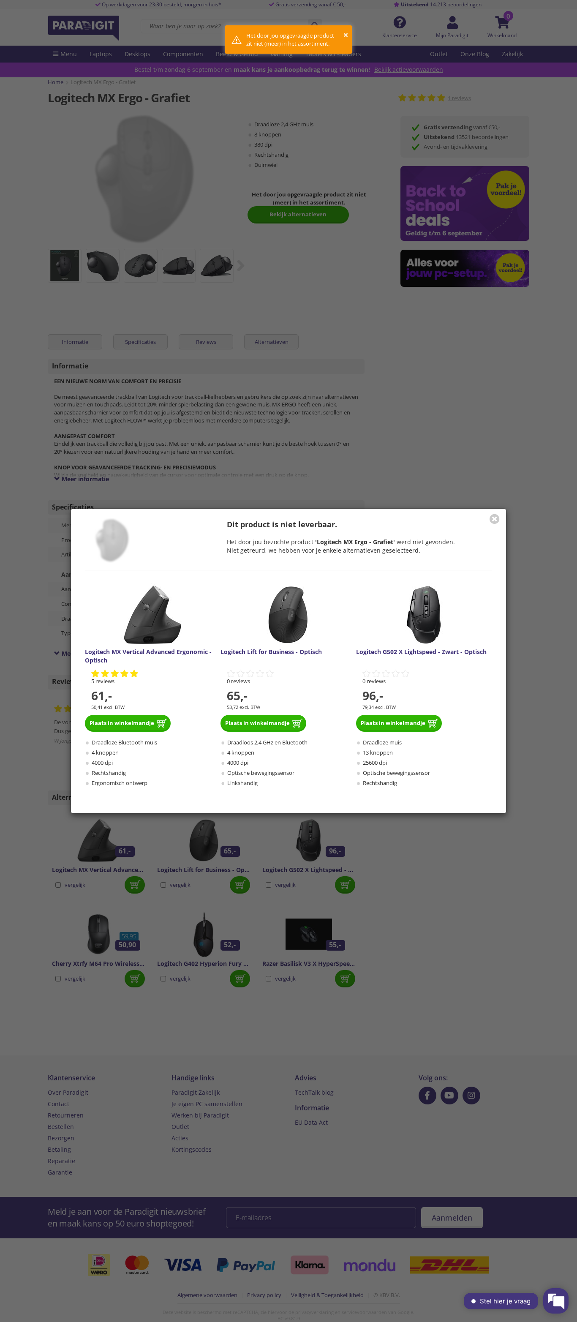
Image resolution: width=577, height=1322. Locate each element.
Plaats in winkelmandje (122, 723)
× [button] (345, 35)
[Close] (495, 519)
